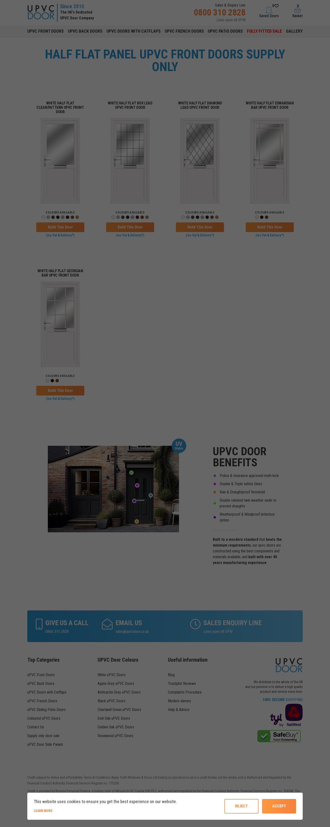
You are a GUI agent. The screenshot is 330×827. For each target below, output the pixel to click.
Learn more (59, 811)
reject (241, 806)
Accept (279, 806)
